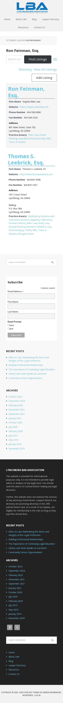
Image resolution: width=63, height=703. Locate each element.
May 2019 (13, 439)
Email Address (15, 291)
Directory (25, 69)
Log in (37, 695)
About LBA (14, 656)
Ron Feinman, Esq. (22, 50)
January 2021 (15, 418)
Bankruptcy (34, 216)
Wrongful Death (26, 233)
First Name (13, 302)
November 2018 (17, 448)
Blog (11, 661)
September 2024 (17, 400)
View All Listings (45, 69)
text (11, 328)
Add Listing (44, 78)
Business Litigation (29, 219)
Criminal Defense (17, 223)
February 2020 (16, 431)
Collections (46, 219)
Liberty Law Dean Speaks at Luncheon (28, 373)
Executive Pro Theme (29, 692)
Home (12, 652)
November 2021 (17, 409)
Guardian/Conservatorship (32, 138)
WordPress (27, 695)
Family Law (43, 223)
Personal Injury (16, 230)
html (12, 325)
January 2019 (15, 444)
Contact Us (14, 674)
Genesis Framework (52, 692)
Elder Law (33, 134)
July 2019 (13, 435)
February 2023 (16, 405)
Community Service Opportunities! (25, 378)
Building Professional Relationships (26, 365)
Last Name (13, 311)
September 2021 (17, 414)
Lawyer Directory (17, 665)
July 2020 (13, 426)
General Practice (17, 226)
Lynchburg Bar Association (31, 7)
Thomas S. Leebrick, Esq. (26, 159)
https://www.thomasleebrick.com (36, 174)
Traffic (28, 230)
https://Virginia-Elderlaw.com (34, 106)
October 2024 (15, 396)
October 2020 (15, 422)
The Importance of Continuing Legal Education (32, 369)
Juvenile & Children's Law (38, 226)
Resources (14, 669)
